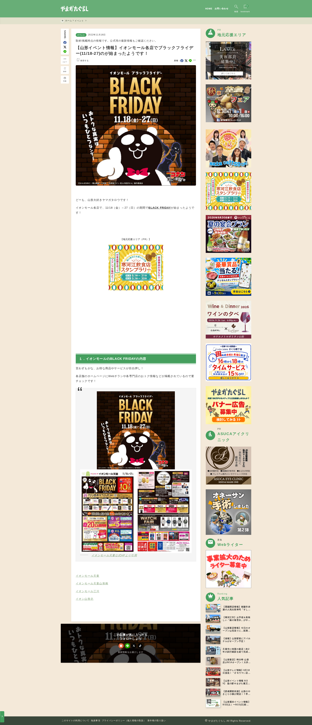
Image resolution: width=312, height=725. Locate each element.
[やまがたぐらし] (74, 8)
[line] (64, 51)
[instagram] (121, 645)
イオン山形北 (84, 599)
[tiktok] (140, 645)
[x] (64, 47)
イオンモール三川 (87, 591)
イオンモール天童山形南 (92, 583)
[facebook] (64, 42)
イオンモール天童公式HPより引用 (114, 555)
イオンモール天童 (87, 575)
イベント (81, 35)
